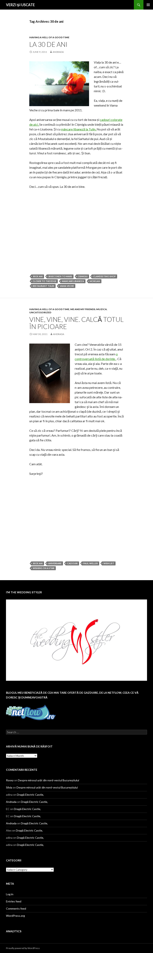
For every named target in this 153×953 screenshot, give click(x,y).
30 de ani (38, 276)
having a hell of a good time (49, 37)
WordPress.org (15, 915)
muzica (101, 309)
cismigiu (83, 276)
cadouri (72, 563)
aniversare (55, 563)
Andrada (58, 51)
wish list (108, 563)
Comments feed (16, 908)
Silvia (9, 787)
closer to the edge (44, 281)
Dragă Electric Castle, (30, 794)
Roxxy (10, 780)
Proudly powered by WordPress (23, 948)
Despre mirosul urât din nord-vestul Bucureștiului (48, 780)
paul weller (90, 563)
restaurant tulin (43, 286)
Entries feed (13, 901)
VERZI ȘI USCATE (20, 5)
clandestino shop (104, 276)
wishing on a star (43, 568)
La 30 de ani (48, 44)
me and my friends (82, 309)
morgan (95, 281)
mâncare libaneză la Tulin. (79, 129)
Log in (9, 894)
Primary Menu (148, 5)
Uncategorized (40, 312)
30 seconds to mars (60, 276)
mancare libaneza (73, 281)
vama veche (67, 286)
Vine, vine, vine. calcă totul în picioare (76, 322)
